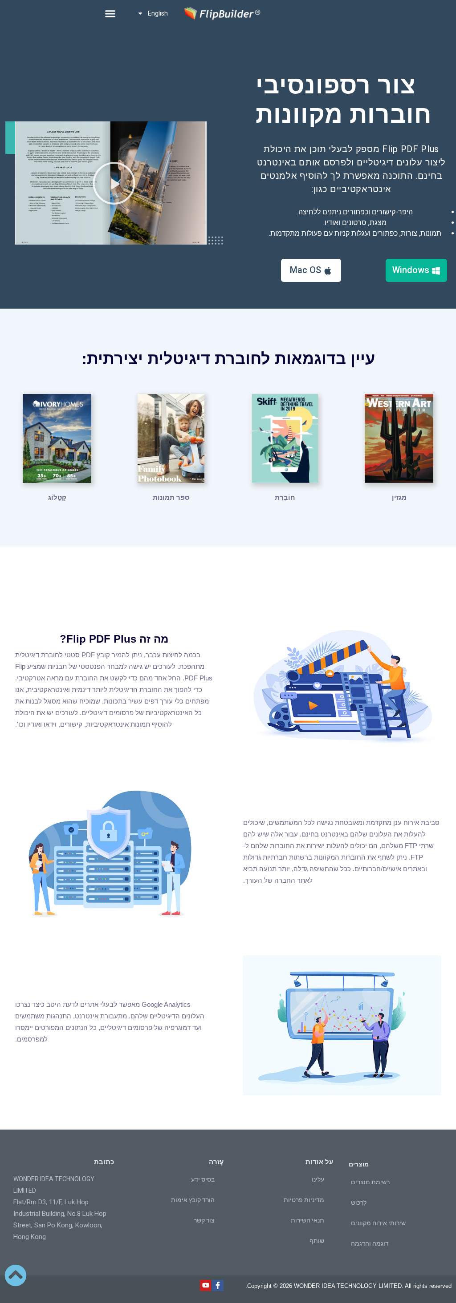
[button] (110, 13)
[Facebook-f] (218, 1285)
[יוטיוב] (206, 1285)
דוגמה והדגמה (370, 1243)
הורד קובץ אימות (193, 1199)
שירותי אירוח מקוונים (378, 1223)
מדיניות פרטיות (304, 1199)
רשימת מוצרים (370, 1182)
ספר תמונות (171, 497)
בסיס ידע (203, 1179)
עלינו (318, 1179)
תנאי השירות (307, 1220)
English (158, 13)
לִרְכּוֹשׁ (358, 1202)
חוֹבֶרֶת (285, 497)
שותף (316, 1240)
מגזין (399, 497)
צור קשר (204, 1220)
